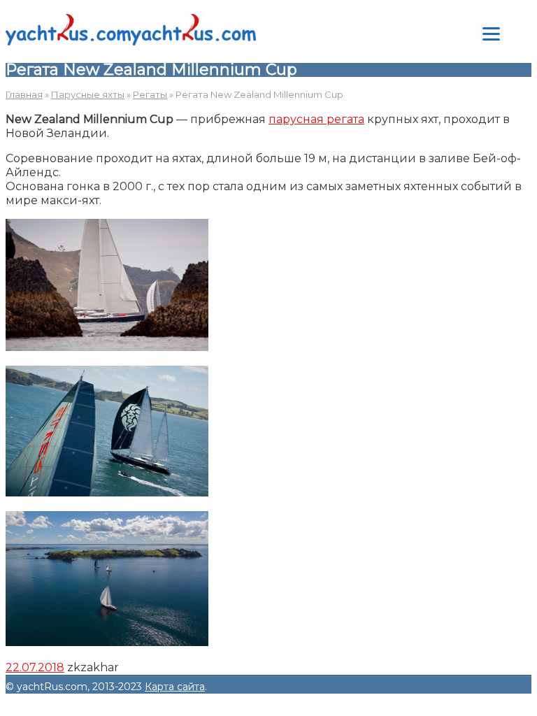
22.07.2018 (35, 667)
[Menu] (491, 33)
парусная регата (316, 119)
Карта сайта (175, 686)
